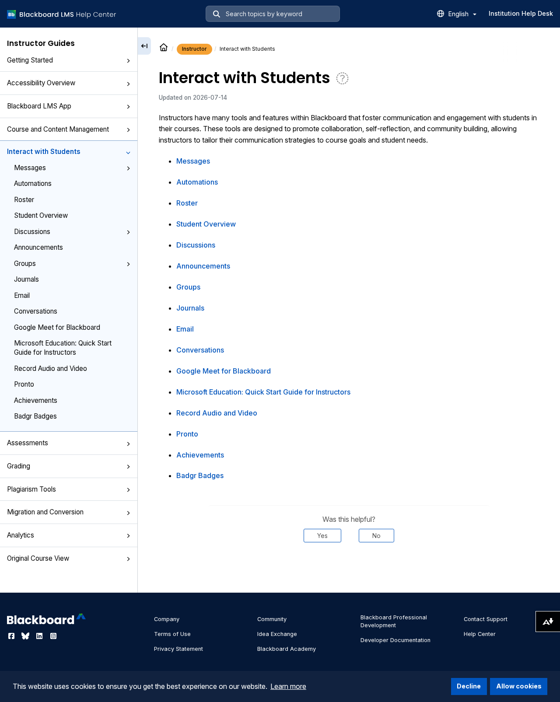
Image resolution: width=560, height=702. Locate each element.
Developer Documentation (395, 640)
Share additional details (348, 569)
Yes (322, 535)
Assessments (27, 443)
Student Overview (41, 215)
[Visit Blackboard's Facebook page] (12, 636)
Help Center (480, 634)
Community (272, 619)
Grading (18, 466)
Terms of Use (172, 634)
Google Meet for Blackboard (57, 327)
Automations (33, 183)
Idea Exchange (277, 634)
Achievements (35, 400)
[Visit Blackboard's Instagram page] (53, 636)
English (459, 13)
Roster (24, 200)
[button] (128, 61)
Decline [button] (469, 686)
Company (166, 619)
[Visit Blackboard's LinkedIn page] (40, 636)
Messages (30, 168)
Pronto (24, 384)
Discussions (32, 231)
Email (22, 295)
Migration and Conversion (45, 512)
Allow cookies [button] (519, 686)
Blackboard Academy (286, 649)
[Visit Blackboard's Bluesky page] (26, 636)
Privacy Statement (178, 649)
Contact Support (486, 619)
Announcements (38, 247)
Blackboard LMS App (39, 106)
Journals (26, 279)
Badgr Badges (35, 416)
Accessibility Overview (41, 83)
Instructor (194, 48)
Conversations (35, 311)
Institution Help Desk (521, 13)
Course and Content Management (58, 129)
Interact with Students (43, 151)
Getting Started (30, 60)
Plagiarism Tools (31, 489)
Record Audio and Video (50, 368)
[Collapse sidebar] (144, 46)
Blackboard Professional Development (393, 621)
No (376, 535)
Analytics (20, 535)
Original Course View (38, 558)
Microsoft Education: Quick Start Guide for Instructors (63, 347)
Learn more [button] (288, 686)
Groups (25, 263)
